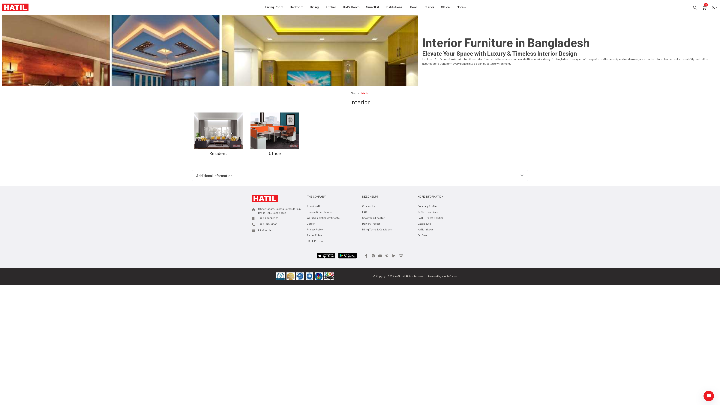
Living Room (274, 7)
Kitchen (331, 7)
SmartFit (372, 7)
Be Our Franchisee (428, 212)
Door (413, 7)
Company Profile (427, 206)
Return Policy (314, 235)
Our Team (423, 235)
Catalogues (424, 223)
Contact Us (368, 206)
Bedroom (296, 7)
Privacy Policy (315, 229)
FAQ (364, 212)
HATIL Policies (315, 241)
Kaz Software (449, 276)
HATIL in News (426, 229)
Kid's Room (351, 7)
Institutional (394, 7)
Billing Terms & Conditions (377, 229)
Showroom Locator (373, 217)
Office (445, 7)
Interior (429, 7)
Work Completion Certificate (323, 217)
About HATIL (314, 206)
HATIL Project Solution (430, 217)
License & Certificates (319, 212)
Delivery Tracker (371, 223)
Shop (353, 93)
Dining (314, 7)
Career (311, 223)
